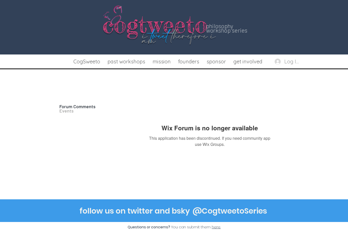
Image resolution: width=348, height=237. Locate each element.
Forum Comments (77, 106)
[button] (126, 61)
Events (66, 111)
